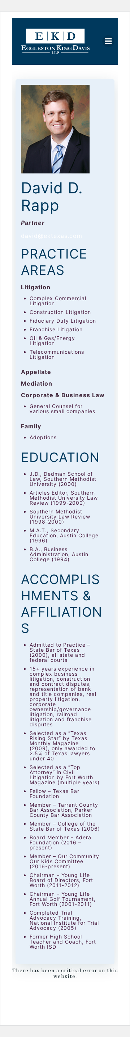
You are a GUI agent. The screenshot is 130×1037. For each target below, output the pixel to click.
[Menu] (108, 41)
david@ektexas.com (51, 235)
